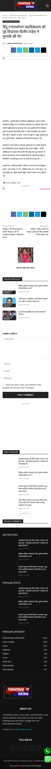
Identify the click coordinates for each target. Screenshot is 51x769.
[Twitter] (19, 50)
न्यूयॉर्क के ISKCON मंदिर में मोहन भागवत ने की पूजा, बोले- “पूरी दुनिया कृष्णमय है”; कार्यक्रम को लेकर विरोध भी (33, 461)
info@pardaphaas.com (22, 729)
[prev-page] (4, 324)
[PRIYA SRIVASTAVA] (4, 43)
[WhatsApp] (25, 50)
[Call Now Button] (47, 751)
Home (5, 15)
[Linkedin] (31, 50)
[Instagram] (19, 747)
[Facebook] (13, 50)
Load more (25, 513)
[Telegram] (37, 50)
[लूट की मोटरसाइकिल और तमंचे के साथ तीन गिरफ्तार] (9, 315)
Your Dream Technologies (31, 766)
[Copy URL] (43, 50)
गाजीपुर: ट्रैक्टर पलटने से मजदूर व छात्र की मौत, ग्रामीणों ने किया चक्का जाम (37, 232)
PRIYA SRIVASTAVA (15, 43)
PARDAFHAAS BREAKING (18, 15)
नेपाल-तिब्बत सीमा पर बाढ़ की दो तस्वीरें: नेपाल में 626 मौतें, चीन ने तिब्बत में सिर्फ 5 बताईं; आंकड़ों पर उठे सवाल (32, 502)
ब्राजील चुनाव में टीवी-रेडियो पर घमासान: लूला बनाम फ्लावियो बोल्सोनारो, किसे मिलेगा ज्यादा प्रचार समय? (32, 488)
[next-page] (8, 324)
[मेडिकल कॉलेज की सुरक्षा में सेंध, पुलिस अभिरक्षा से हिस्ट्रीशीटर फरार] (9, 289)
